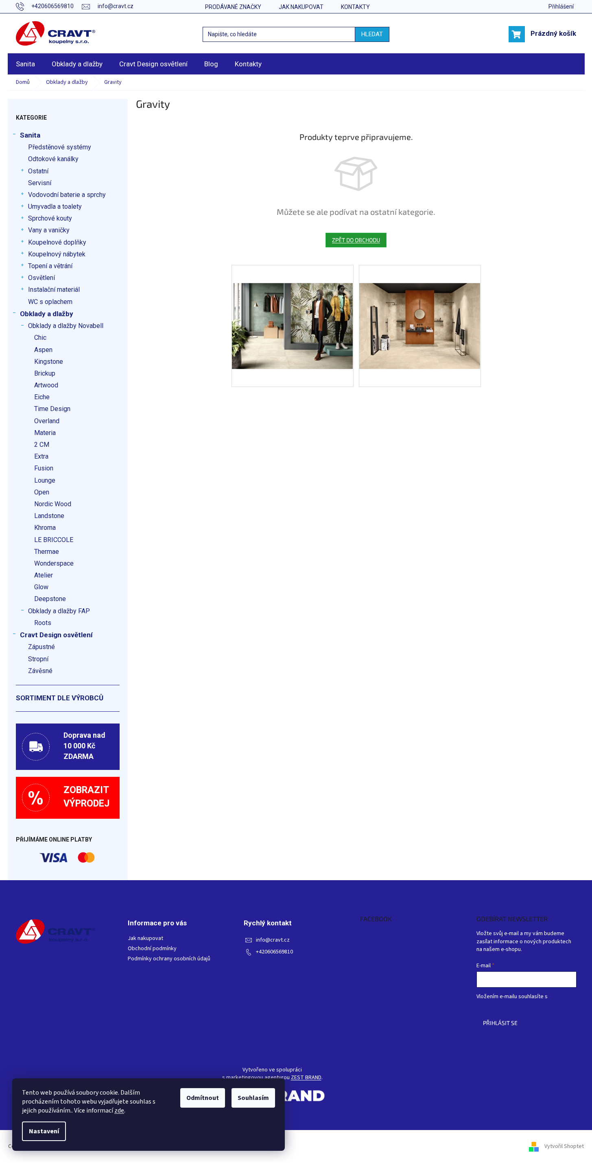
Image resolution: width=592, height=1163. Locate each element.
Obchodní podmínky (152, 949)
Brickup (44, 373)
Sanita (30, 135)
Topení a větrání (50, 266)
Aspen (43, 350)
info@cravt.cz (273, 940)
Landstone (49, 516)
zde (119, 1110)
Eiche (42, 397)
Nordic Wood (52, 504)
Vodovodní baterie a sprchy (67, 195)
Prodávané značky (233, 7)
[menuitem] (25, 63)
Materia (45, 433)
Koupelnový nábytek (56, 254)
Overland (46, 421)
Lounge (44, 480)
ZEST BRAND (306, 1078)
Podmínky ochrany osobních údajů (169, 959)
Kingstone (48, 361)
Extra (41, 456)
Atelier (43, 575)
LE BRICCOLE (53, 540)
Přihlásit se (500, 1022)
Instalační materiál (54, 289)
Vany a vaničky (49, 230)
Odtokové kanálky (53, 159)
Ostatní (38, 171)
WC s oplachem (50, 302)
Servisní (39, 183)
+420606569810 (274, 952)
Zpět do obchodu (356, 239)
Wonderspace (54, 563)
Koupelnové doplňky (57, 242)
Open (41, 492)
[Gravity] (292, 308)
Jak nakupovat (301, 7)
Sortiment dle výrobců (59, 698)
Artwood (46, 385)
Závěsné (40, 671)
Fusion (43, 468)
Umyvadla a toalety (55, 206)
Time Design (52, 409)
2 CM (41, 444)
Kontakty (355, 7)
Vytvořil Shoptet (564, 1146)
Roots (42, 623)
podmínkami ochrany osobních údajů (520, 1005)
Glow (41, 587)
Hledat (372, 34)
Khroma (45, 527)
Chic (40, 337)
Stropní (38, 659)
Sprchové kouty (50, 218)
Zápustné (41, 647)
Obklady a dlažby (46, 314)
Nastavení (44, 1131)
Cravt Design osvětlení (56, 635)
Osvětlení (41, 278)
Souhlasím (253, 1097)
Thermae (46, 551)
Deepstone (50, 599)
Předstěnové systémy (59, 147)
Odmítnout (202, 1097)
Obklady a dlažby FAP (59, 611)
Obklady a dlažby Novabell (65, 326)
